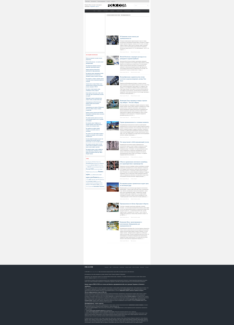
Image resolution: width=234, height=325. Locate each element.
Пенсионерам (127, 10)
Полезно (142, 267)
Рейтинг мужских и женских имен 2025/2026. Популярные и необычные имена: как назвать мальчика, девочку (95, 114)
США (92, 169)
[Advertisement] (128, 26)
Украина (88, 171)
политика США (99, 181)
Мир (110, 267)
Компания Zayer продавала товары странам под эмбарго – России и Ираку (133, 101)
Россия (88, 169)
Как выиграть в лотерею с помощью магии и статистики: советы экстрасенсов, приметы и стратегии (95, 80)
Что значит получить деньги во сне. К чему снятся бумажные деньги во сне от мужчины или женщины (94, 119)
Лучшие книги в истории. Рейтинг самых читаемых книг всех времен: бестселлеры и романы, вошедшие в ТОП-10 (94, 85)
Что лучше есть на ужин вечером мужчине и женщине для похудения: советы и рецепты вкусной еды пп (94, 135)
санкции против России (90, 183)
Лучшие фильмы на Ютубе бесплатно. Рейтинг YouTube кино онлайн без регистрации (93, 103)
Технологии (115, 267)
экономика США (90, 186)
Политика (122, 267)
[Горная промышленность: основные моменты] (113, 125)
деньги (94, 174)
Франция (91, 171)
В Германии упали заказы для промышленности (129, 37)
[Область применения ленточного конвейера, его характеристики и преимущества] (113, 165)
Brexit (91, 161)
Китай (89, 167)
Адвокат (112, 10)
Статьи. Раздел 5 (134, 178)
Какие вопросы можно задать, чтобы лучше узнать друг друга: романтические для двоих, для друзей (95, 94)
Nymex (97, 161)
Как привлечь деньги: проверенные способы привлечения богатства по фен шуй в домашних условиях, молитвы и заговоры (94, 75)
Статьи (146, 267)
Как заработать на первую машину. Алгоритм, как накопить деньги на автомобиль (93, 130)
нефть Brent (93, 179)
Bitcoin (87, 161)
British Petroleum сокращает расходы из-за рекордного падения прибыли (133, 58)
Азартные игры (136, 10)
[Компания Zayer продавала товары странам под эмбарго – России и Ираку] (113, 104)
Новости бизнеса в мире (135, 52)
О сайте (108, 1)
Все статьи (88, 1)
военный (91, 174)
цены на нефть (96, 184)
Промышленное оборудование (136, 137)
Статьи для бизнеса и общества (136, 157)
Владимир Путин (96, 163)
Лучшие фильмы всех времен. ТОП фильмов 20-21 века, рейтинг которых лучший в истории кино (95, 109)
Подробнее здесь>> (94, 6)
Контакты (113, 1)
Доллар (89, 165)
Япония (94, 171)
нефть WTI (97, 179)
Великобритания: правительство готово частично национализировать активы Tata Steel (133, 79)
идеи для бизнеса (92, 177)
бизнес (97, 171)
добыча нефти (99, 174)
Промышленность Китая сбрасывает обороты (134, 204)
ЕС (98, 165)
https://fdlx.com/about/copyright (101, 277)
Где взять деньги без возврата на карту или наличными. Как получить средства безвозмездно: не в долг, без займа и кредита (94, 140)
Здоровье (106, 10)
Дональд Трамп (94, 165)
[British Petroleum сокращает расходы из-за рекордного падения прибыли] (113, 60)
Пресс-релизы (133, 240)
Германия (102, 163)
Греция (87, 165)
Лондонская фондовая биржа (96, 166)
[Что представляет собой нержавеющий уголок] (113, 145)
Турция (101, 169)
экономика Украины (98, 186)
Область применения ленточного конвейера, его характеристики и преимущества (134, 163)
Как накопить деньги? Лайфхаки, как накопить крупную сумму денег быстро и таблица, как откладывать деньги (94, 124)
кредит (100, 177)
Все (94, 10)
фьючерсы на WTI (89, 184)
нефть (90, 179)
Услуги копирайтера (101, 1)
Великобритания (89, 163)
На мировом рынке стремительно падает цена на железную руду (134, 184)
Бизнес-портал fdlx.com (124, 52)
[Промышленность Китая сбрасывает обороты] (113, 207)
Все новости (93, 1)
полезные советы (92, 181)
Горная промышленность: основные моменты (134, 122)
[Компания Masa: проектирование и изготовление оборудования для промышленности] (113, 225)
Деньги (99, 10)
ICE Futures (94, 161)
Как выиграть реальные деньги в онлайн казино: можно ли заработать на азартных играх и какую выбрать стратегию (94, 145)
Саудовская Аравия (97, 169)
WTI (100, 161)
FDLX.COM (89, 267)
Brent (89, 161)
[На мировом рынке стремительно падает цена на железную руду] (113, 187)
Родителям (119, 10)
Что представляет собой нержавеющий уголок (134, 142)
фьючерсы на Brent (99, 183)
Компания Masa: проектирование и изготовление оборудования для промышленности (131, 224)
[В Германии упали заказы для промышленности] (113, 40)
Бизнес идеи (128, 267)
